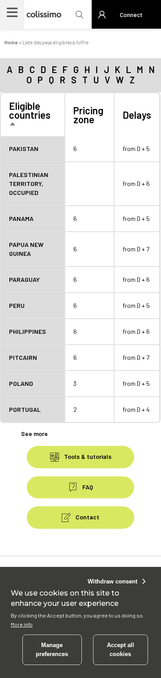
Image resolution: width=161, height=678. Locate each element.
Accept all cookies (120, 649)
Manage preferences (52, 649)
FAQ (87, 487)
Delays (137, 115)
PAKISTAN (23, 148)
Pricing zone (88, 114)
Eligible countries (30, 115)
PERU (17, 305)
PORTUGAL (25, 409)
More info (22, 624)
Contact (86, 517)
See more (34, 433)
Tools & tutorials (87, 456)
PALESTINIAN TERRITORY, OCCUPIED (28, 183)
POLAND (21, 383)
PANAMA (21, 218)
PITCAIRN (23, 357)
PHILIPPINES (27, 331)
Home (11, 42)
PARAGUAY (24, 279)
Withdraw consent (112, 581)
